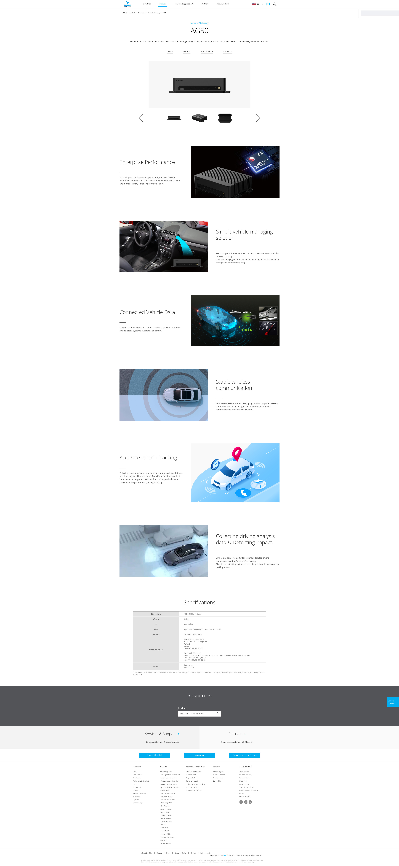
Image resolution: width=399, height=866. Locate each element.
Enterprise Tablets (165, 809)
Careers (241, 793)
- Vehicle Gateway (165, 843)
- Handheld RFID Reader (167, 793)
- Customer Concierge (167, 837)
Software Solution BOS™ (194, 790)
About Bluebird (245, 767)
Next (258, 118)
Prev (141, 118)
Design (170, 51)
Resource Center (180, 853)
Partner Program (218, 772)
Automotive (142, 13)
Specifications (207, 51)
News (168, 853)
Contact (193, 853)
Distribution (137, 778)
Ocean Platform (218, 781)
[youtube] (246, 802)
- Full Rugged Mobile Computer (170, 775)
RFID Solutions (164, 790)
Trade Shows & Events (246, 787)
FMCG (135, 784)
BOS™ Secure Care (192, 787)
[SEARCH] (274, 4)
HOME (125, 13)
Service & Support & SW (195, 767)
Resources (227, 51)
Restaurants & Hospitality (141, 781)
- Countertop (164, 828)
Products (132, 13)
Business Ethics (244, 778)
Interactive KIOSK (165, 834)
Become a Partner (219, 775)
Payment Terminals (166, 821)
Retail (135, 772)
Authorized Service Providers (195, 784)
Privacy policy (205, 853)
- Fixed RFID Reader (166, 797)
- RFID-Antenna (164, 806)
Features (186, 51)
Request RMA (190, 778)
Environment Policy (245, 775)
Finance (135, 790)
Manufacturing (137, 803)
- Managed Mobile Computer (169, 781)
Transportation (137, 775)
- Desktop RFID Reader (167, 800)
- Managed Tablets (166, 815)
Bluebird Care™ (191, 775)
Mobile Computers (166, 772)
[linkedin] (250, 802)
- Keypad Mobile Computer (168, 784)
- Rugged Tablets (165, 812)
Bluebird (226, 855)
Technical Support (192, 781)
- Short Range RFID (166, 803)
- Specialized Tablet (166, 818)
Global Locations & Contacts (248, 790)
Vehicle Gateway (154, 13)
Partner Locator (218, 778)
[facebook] (241, 802)
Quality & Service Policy (193, 772)
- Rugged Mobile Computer (168, 778)
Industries (137, 767)
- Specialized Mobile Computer (169, 787)
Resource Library (244, 784)
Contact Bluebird (244, 797)
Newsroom (242, 781)
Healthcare (136, 797)
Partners (216, 767)
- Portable (163, 825)
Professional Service (139, 793)
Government (137, 787)
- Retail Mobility (164, 831)
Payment (136, 800)
